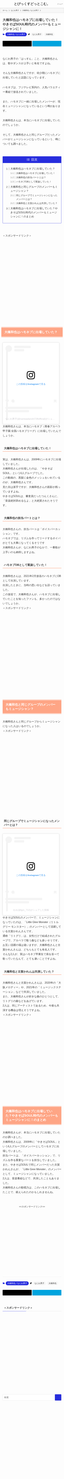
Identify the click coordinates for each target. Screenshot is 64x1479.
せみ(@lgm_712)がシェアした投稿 (31, 910)
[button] (17, 43)
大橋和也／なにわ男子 (16, 34)
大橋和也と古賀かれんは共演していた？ (36, 203)
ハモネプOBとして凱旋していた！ (34, 181)
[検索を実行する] (58, 1397)
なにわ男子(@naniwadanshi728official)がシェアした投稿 (34, 418)
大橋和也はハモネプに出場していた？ (32, 168)
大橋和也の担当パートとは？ (31, 177)
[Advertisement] (32, 279)
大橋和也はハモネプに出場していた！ (35, 173)
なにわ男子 (36, 34)
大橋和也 (49, 34)
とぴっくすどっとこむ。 (32, 4)
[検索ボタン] (4, 4)
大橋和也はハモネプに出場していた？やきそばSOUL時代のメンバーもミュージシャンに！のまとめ (34, 212)
